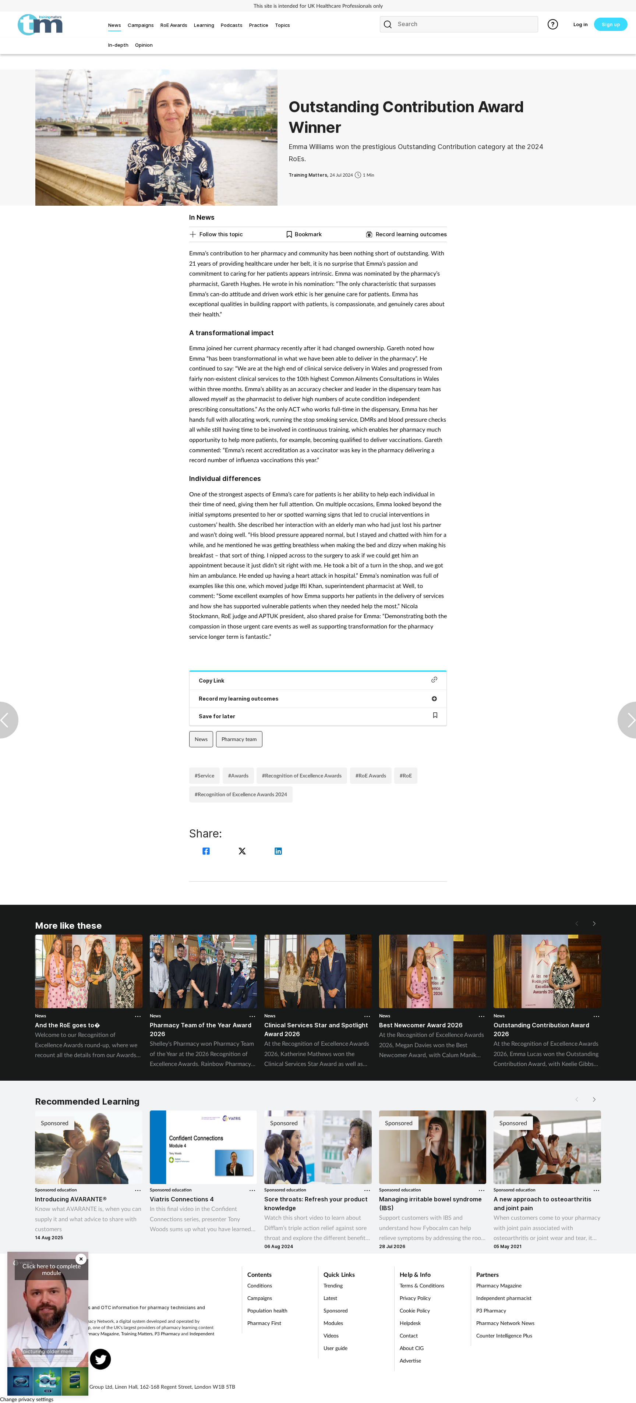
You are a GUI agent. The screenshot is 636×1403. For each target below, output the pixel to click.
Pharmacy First (264, 1323)
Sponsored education (56, 1190)
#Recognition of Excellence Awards (302, 775)
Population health (267, 1310)
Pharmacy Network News (505, 1323)
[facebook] (207, 852)
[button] (593, 923)
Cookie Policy (415, 1310)
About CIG (412, 1348)
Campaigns (259, 1298)
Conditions (259, 1285)
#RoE (406, 775)
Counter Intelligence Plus (504, 1335)
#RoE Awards (371, 775)
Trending (333, 1285)
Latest (330, 1298)
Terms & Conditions (422, 1285)
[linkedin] (278, 852)
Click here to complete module (51, 1269)
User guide (335, 1348)
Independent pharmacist (503, 1298)
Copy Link (211, 680)
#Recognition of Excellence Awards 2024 (241, 794)
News (201, 739)
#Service (204, 775)
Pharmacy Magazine (99, 1333)
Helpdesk (410, 1323)
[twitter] (243, 852)
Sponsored (336, 1310)
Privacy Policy (415, 1298)
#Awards (238, 775)
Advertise (410, 1360)
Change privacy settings (26, 1399)
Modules (333, 1323)
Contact (409, 1335)
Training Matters (136, 1333)
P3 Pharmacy (167, 1333)
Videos (331, 1335)
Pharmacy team (239, 739)
